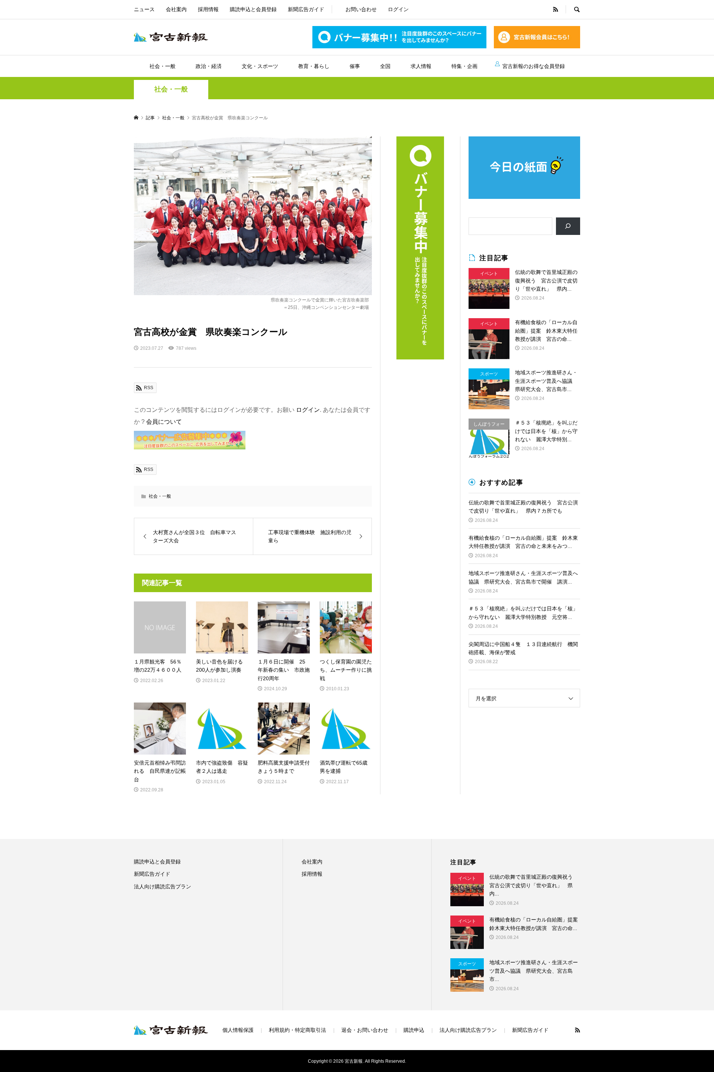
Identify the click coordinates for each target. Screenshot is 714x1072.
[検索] (568, 226)
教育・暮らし (313, 66)
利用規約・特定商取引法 (297, 1030)
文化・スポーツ (260, 66)
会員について (164, 422)
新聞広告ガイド (306, 9)
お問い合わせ (361, 9)
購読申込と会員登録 (253, 9)
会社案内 (176, 9)
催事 (355, 66)
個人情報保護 (238, 1030)
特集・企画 (464, 66)
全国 (385, 66)
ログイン (398, 9)
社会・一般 (162, 66)
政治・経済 (209, 66)
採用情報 (208, 9)
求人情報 (421, 66)
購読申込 (413, 1030)
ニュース (144, 9)
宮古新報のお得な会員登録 (533, 66)
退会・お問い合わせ (364, 1030)
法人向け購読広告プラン (162, 886)
